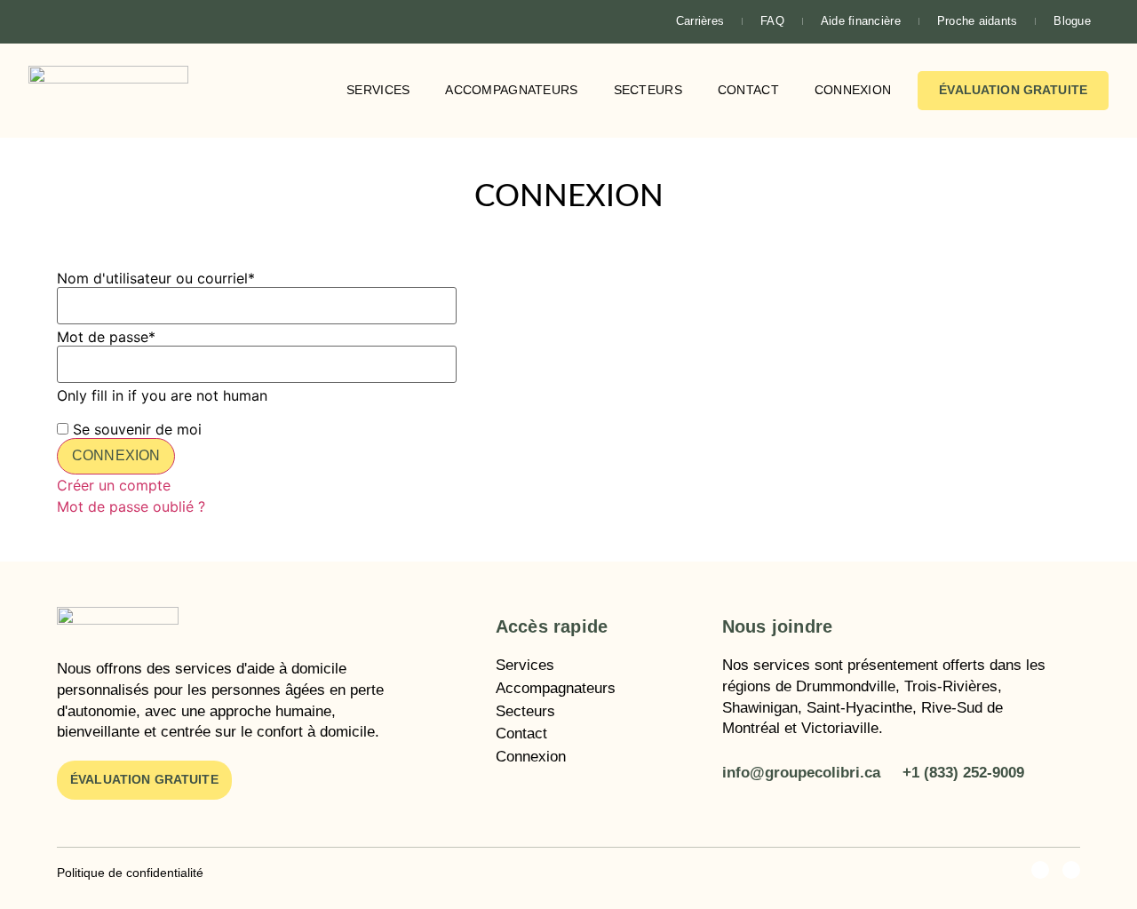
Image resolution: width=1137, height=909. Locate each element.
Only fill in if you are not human (162, 395)
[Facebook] (43, 21)
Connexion (853, 90)
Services (377, 90)
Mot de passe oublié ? (131, 506)
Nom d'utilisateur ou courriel (156, 278)
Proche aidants (977, 21)
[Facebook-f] (1040, 870)
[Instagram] (74, 21)
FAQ (772, 21)
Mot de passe (106, 337)
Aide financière (861, 21)
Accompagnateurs (511, 90)
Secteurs (648, 90)
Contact (748, 90)
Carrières (700, 21)
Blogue (1072, 21)
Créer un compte (114, 485)
